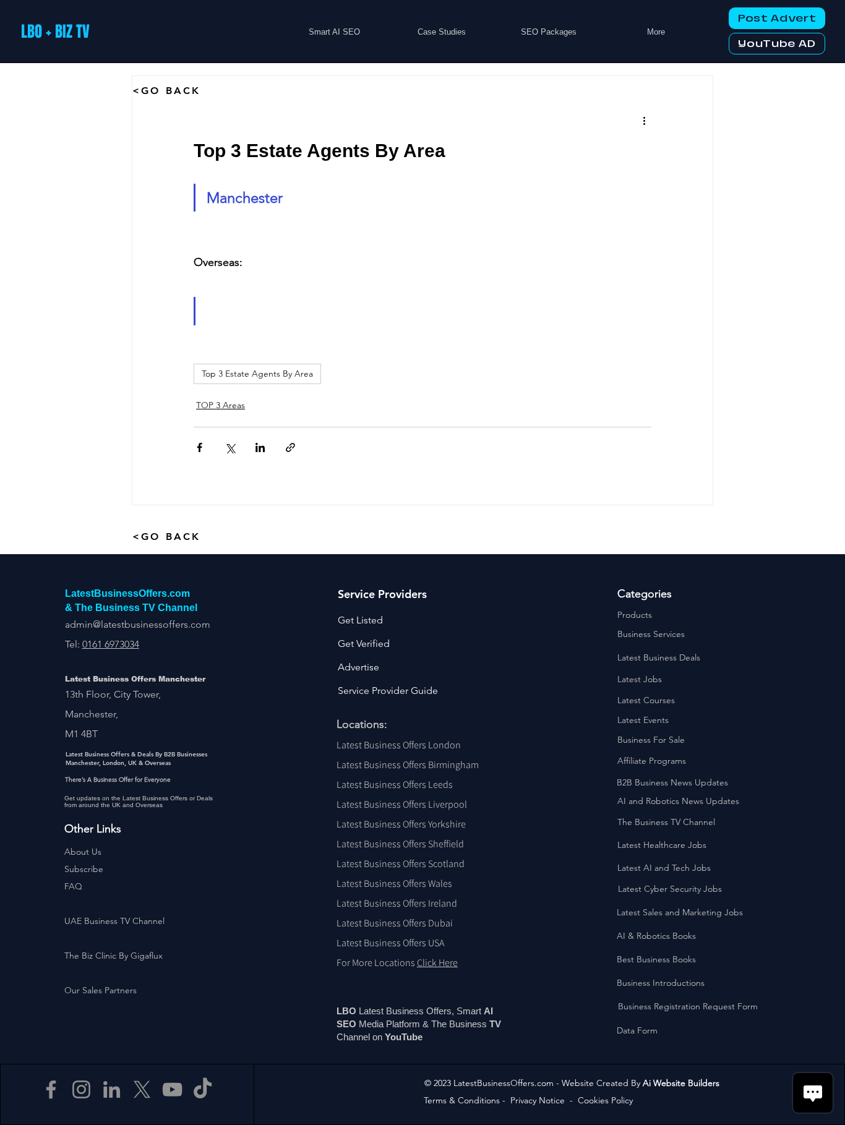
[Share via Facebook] (199, 447)
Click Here (437, 962)
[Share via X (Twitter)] (230, 447)
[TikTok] (203, 1089)
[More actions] (644, 120)
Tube (413, 1037)
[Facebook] (51, 1089)
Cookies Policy (605, 1100)
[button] (83, 869)
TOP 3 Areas (220, 405)
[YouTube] (172, 1089)
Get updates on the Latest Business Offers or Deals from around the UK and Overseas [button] (138, 801)
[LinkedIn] (112, 1089)
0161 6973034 (110, 644)
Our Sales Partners (100, 990)
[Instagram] (81, 1089)
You (393, 1037)
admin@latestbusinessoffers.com (137, 624)
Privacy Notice (537, 1100)
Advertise (358, 667)
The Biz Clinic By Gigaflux (113, 955)
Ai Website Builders (681, 1083)
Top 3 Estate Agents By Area (257, 373)
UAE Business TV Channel (114, 920)
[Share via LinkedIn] (260, 447)
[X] (142, 1089)
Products (634, 614)
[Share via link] (290, 447)
